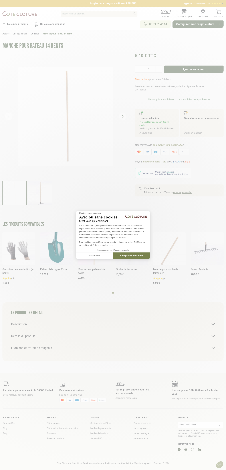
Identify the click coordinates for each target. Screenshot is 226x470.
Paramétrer (94, 255)
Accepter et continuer (131, 255)
